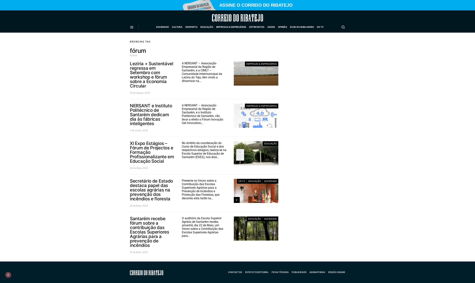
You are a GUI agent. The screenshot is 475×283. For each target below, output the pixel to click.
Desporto (191, 27)
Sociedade (162, 27)
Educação (206, 27)
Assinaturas (317, 272)
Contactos (235, 272)
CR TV (320, 27)
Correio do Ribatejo (228, 18)
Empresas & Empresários (231, 27)
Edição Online (336, 272)
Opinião (282, 27)
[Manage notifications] (8, 275)
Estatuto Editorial (257, 272)
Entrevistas (256, 27)
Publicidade (299, 272)
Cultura (177, 27)
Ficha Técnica (280, 272)
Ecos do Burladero (302, 27)
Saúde (271, 27)
